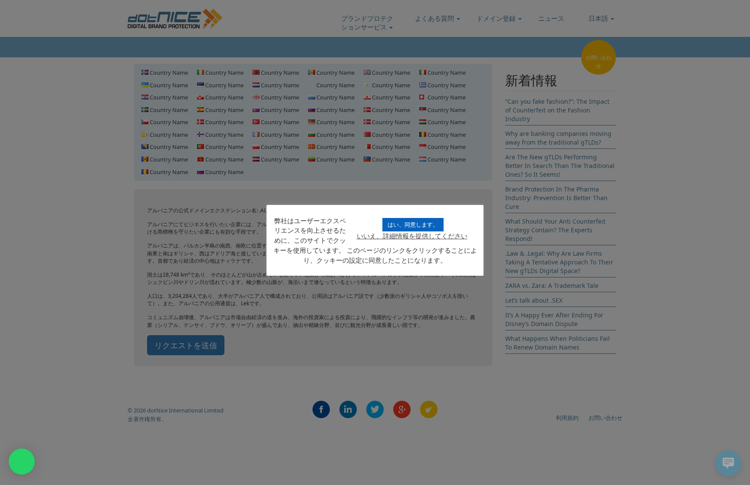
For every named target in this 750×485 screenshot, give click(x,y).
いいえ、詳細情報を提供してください (412, 235)
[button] (22, 462)
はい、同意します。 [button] (413, 224)
